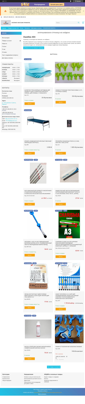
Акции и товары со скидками (51, 377)
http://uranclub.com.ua (11, 118)
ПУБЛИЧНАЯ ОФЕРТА (49, 28)
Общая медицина (6, 380)
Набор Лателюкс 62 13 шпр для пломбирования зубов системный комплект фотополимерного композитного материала (67, 296)
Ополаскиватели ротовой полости (32, 378)
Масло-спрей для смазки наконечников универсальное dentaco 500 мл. (37, 347)
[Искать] (78, 22)
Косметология (6, 378)
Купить (29, 103)
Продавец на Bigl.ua (42, 391)
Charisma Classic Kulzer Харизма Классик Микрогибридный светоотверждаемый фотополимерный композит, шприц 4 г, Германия (69, 244)
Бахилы (46, 378)
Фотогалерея (5, 37)
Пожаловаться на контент (40, 392)
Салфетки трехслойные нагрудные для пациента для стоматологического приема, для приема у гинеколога (37, 91)
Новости (4, 43)
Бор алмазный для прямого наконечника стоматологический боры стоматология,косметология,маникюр (37, 192)
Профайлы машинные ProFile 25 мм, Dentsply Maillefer (67, 141)
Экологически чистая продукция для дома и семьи (32, 383)
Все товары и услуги (53, 367)
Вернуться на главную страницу (34, 48)
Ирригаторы (27, 380)
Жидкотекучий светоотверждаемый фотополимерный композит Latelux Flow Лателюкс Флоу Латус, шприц (68, 192)
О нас (21, 28)
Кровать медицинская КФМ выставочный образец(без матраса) (37, 141)
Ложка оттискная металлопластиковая (69, 346)
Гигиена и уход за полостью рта (32, 377)
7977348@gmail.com (11, 120)
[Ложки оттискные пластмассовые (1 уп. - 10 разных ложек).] (69, 72)
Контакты (27, 28)
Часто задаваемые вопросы (10, 55)
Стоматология (6, 377)
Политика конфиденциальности (54, 392)
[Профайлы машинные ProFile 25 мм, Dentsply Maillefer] (69, 123)
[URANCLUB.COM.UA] (6, 22)
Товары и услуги (12, 28)
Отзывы (4, 52)
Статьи (4, 46)
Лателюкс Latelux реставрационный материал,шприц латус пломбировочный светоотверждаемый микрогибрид (38, 243)
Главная (4, 28)
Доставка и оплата (36, 28)
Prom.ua (50, 389)
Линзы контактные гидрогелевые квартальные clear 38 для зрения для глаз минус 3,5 (36, 295)
